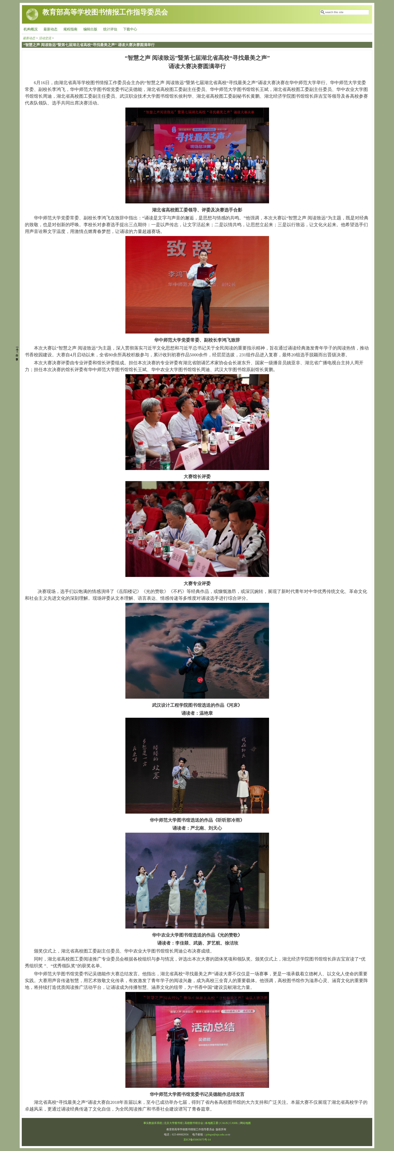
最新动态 (50, 29)
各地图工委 (211, 1123)
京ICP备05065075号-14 (197, 1139)
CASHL (234, 1123)
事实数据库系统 (152, 1123)
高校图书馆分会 (193, 1123)
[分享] (19, 349)
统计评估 (110, 29)
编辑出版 (90, 29)
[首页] (32, 19)
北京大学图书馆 (173, 1123)
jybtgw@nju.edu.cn (217, 1134)
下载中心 (130, 29)
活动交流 (45, 38)
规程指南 (70, 29)
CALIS (224, 1123)
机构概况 (31, 29)
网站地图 (245, 1123)
